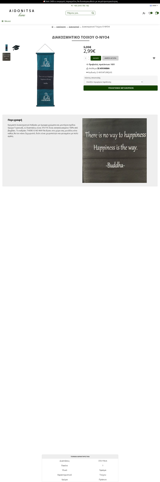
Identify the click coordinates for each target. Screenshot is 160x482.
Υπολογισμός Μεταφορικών (121, 88)
